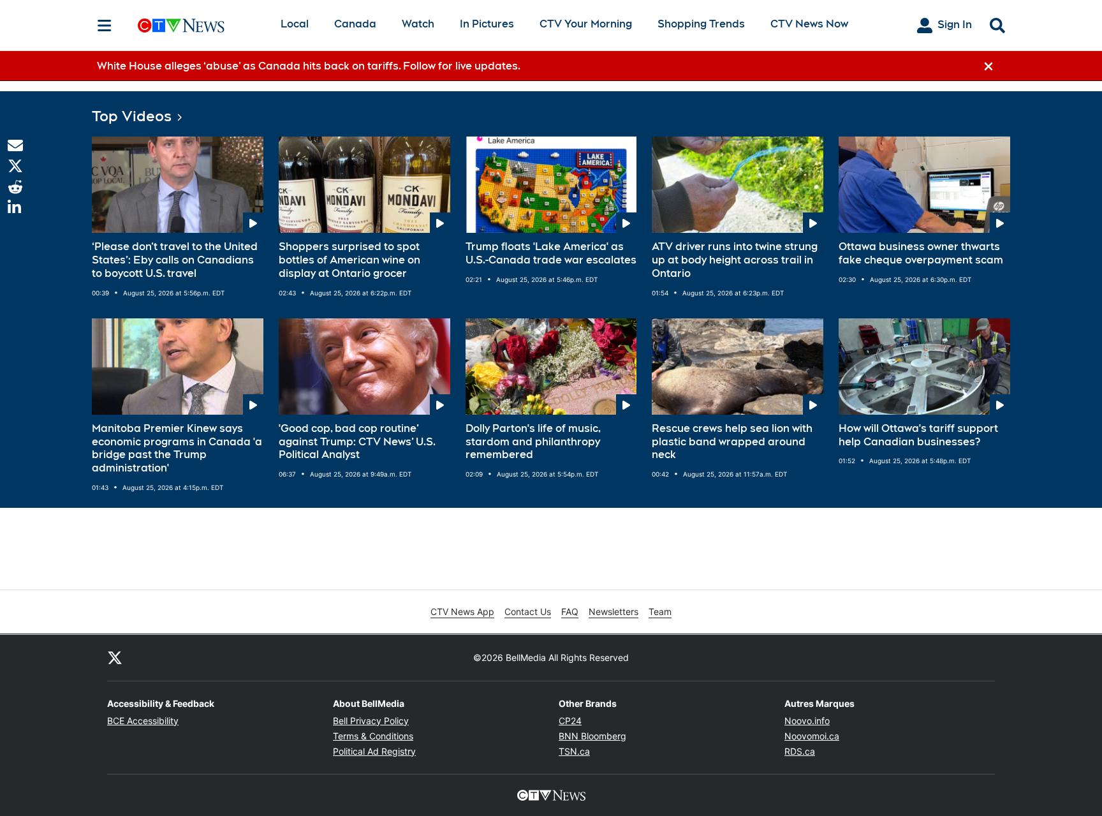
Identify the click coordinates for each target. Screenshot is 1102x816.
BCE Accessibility (143, 720)
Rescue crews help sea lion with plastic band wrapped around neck (732, 441)
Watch (418, 24)
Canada (355, 24)
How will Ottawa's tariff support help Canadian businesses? (918, 435)
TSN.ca (574, 751)
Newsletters (613, 611)
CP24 (570, 720)
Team (660, 611)
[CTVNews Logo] (199, 25)
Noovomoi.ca (811, 736)
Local (295, 24)
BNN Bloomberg (592, 736)
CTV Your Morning (586, 24)
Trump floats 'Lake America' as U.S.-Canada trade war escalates (551, 253)
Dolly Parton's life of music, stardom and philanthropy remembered (533, 441)
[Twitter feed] (114, 657)
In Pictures (487, 24)
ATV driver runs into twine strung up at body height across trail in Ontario (735, 260)
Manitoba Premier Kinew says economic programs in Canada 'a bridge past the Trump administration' (177, 448)
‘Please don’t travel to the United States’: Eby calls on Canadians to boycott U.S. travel (175, 260)
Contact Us (527, 611)
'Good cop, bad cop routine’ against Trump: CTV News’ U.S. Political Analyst (357, 441)
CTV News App (462, 611)
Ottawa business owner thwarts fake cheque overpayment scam (921, 253)
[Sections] (104, 25)
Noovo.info (807, 720)
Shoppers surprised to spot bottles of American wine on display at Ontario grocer (349, 260)
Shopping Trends (701, 24)
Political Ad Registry (374, 751)
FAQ (569, 611)
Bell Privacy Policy (371, 720)
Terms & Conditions (373, 736)
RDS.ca (799, 751)
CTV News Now (809, 24)
